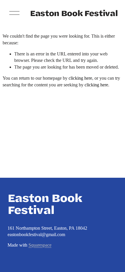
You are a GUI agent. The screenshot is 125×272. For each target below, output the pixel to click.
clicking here (80, 78)
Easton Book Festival (73, 13)
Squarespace (39, 245)
